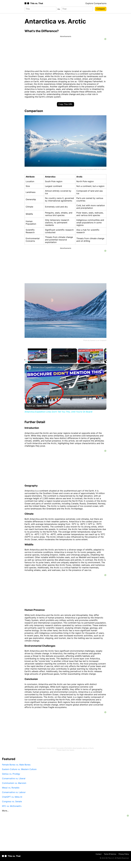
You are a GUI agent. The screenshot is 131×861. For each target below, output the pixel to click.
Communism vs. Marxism (14, 783)
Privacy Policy (124, 854)
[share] (101, 370)
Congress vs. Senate (12, 801)
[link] (28, 367)
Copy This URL (65, 104)
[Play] (26, 361)
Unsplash (103, 169)
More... (5, 810)
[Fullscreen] (49, 361)
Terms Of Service (110, 854)
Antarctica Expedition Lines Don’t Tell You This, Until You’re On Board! (65, 367)
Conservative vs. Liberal (13, 778)
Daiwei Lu (93, 340)
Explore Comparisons (96, 3)
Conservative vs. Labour (14, 792)
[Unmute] (29, 361)
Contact (98, 854)
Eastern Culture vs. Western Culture (19, 769)
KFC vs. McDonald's (11, 806)
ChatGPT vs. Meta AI (12, 797)
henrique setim (92, 169)
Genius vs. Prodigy (11, 774)
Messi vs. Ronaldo (10, 787)
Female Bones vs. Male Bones (16, 764)
